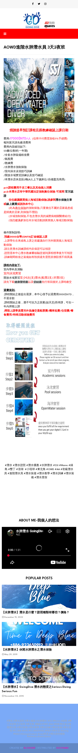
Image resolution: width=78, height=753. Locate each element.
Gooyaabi (62, 748)
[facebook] (33, 4)
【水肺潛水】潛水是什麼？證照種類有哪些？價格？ (35, 612)
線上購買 (11, 204)
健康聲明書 (21, 282)
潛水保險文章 (64, 200)
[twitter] (39, 4)
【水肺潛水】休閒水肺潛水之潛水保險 (27, 649)
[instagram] (45, 4)
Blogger (29, 748)
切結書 (38, 282)
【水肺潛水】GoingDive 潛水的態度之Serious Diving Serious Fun (36, 689)
